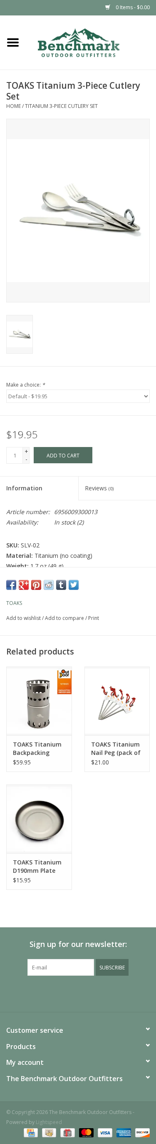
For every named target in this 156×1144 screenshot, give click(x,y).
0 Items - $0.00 (132, 7)
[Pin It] (36, 585)
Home (13, 106)
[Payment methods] (30, 1132)
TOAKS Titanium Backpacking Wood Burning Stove (37, 748)
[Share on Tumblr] (61, 585)
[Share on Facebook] (11, 585)
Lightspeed (49, 1122)
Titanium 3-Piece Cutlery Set (61, 106)
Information (24, 488)
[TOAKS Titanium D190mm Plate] (39, 818)
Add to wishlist (23, 618)
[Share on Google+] (24, 585)
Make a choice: (25, 384)
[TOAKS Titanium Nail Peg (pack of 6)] (117, 701)
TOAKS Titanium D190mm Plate (37, 866)
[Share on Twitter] (74, 585)
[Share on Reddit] (49, 585)
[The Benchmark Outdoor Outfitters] (91, 42)
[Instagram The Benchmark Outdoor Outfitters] (85, 992)
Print (93, 618)
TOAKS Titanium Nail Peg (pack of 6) (116, 748)
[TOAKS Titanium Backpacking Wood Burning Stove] (39, 701)
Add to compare (65, 618)
